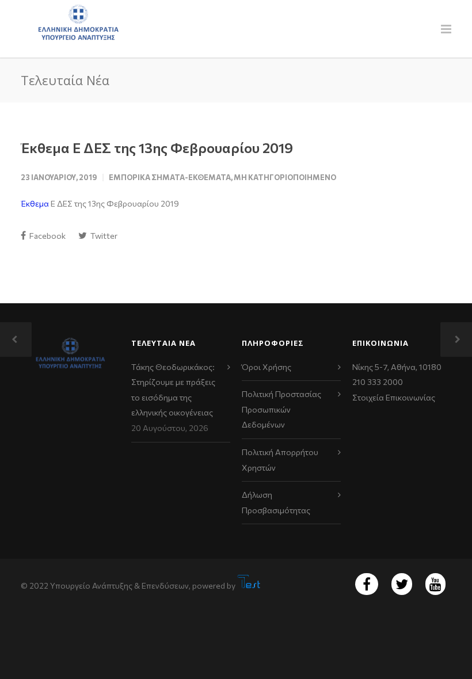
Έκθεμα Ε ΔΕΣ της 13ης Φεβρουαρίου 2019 (157, 147)
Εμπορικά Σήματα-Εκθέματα (170, 177)
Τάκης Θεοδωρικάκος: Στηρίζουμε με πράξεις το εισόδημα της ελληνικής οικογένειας (173, 390)
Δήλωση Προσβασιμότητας (276, 502)
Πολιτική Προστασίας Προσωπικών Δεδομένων (281, 409)
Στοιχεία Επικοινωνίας (393, 397)
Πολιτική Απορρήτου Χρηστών (280, 459)
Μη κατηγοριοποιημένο (285, 177)
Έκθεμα (35, 203)
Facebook (47, 236)
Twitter (103, 236)
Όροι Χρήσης (266, 367)
